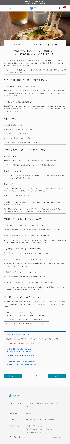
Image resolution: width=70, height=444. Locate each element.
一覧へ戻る (35, 376)
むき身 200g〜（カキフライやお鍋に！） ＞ (22, 351)
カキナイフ (29, 406)
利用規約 (28, 426)
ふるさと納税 (30, 432)
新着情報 (52, 419)
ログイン (38, 413)
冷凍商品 (43, 403)
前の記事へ (12, 376)
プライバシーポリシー (39, 426)
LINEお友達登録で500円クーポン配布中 (35, 3)
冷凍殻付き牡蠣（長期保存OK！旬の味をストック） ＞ (25, 364)
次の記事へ (57, 376)
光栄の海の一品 (52, 403)
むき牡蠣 (28, 403)
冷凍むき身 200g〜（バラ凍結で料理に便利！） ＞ (24, 361)
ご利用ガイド (48, 429)
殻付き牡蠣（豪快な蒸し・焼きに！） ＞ (21, 349)
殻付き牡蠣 (35, 403)
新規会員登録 (30, 413)
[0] (63, 8)
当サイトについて (31, 419)
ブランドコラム (43, 419)
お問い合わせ (39, 432)
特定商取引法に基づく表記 (34, 429)
